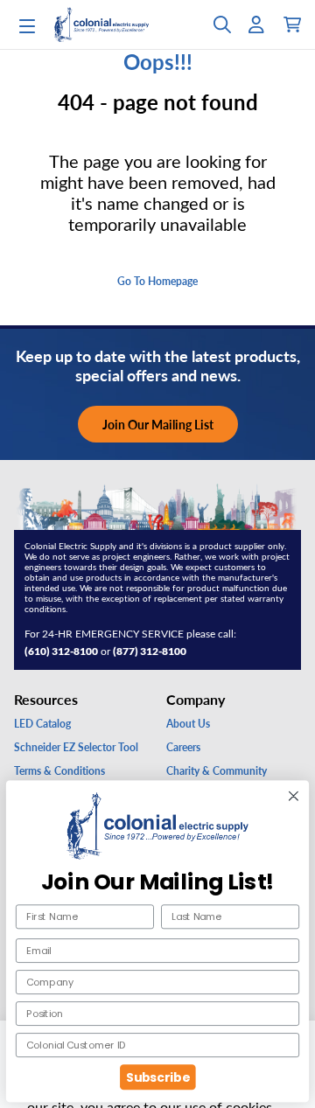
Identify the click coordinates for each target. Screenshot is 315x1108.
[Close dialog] (293, 795)
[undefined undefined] (222, 24)
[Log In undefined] (257, 24)
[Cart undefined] (292, 24)
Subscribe (158, 1077)
